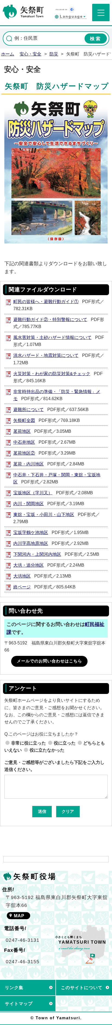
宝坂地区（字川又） (32, 492)
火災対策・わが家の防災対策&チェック (51, 373)
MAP (19, 915)
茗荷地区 (22, 431)
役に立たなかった (47, 750)
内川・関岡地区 (28, 503)
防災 (53, 53)
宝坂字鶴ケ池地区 (30, 532)
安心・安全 (30, 53)
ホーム (7, 53)
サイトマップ (19, 1003)
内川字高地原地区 (30, 543)
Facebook (72, 10)
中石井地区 (24, 442)
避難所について (28, 409)
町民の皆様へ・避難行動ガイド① (46, 301)
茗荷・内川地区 (28, 463)
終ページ (22, 586)
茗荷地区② (24, 452)
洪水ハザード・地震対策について (46, 355)
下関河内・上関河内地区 (37, 554)
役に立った (65, 742)
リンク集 (14, 987)
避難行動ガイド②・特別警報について (50, 319)
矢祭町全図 (24, 420)
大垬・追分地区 (28, 565)
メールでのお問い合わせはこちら (49, 661)
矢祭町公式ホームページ (23, 11)
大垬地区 (22, 575)
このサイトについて (81, 987)
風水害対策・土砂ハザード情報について (52, 337)
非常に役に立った (28, 742)
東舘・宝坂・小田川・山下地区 (43, 514)
